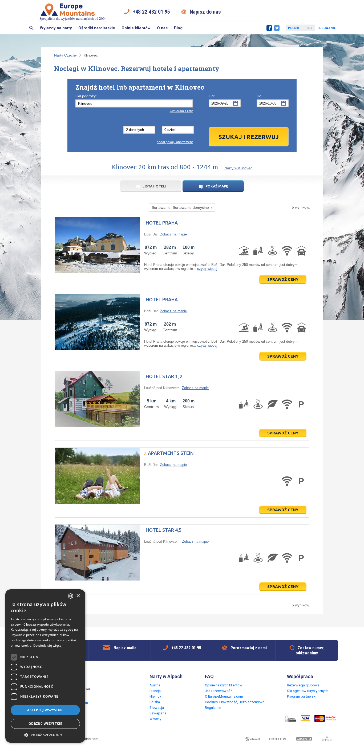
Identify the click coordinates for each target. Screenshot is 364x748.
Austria (154, 685)
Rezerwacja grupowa (303, 685)
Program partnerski (301, 696)
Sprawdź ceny (282, 279)
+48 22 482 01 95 (151, 12)
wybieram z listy (181, 111)
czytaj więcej (207, 269)
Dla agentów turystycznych (307, 691)
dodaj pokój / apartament (175, 142)
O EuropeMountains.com (224, 696)
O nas (162, 28)
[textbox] (134, 103)
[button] (45, 734)
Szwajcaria (157, 713)
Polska (154, 702)
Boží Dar (151, 234)
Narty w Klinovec (238, 168)
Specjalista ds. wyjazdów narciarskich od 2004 (73, 19)
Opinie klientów (136, 28)
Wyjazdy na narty (56, 28)
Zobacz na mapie (173, 234)
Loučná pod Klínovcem (162, 388)
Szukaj (31, 28)
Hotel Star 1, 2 (164, 376)
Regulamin (213, 708)
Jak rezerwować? (218, 691)
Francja (155, 691)
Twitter (277, 28)
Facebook (269, 28)
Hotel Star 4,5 (163, 530)
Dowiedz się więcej (48, 645)
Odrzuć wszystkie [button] (45, 723)
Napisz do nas (205, 12)
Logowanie (326, 28)
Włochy (155, 719)
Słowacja (156, 708)
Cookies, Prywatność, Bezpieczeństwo (235, 702)
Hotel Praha (162, 222)
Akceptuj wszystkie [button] (45, 710)
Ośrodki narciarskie (96, 28)
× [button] (78, 596)
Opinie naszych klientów (223, 685)
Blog (178, 28)
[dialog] (45, 666)
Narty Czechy (65, 55)
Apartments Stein (171, 453)
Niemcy (155, 696)
